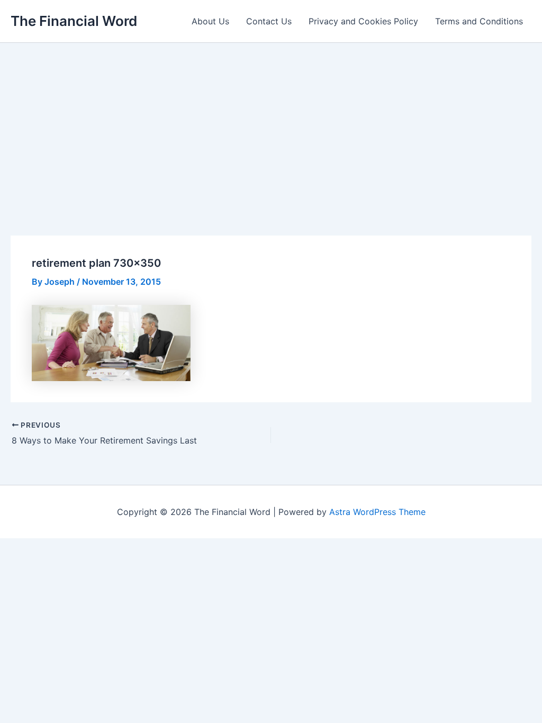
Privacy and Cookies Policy (363, 21)
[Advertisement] (271, 122)
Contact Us (269, 21)
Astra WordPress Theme (377, 512)
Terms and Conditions (479, 21)
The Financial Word (74, 21)
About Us (210, 21)
